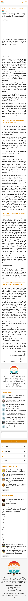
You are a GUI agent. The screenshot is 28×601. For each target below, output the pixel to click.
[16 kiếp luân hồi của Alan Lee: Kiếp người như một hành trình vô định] (3, 415)
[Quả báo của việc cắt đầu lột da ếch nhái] (3, 428)
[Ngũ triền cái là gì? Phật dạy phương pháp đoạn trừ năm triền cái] (3, 410)
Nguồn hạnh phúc (11, 503)
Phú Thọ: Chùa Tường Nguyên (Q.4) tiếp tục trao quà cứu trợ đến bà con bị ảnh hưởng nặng (16, 546)
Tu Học (11, 597)
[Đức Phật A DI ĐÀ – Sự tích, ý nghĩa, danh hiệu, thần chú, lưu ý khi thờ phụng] (3, 486)
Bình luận (13, 362)
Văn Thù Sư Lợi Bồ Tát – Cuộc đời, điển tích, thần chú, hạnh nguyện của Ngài (15, 480)
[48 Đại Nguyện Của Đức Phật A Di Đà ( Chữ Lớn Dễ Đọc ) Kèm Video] (3, 472)
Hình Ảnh (17, 597)
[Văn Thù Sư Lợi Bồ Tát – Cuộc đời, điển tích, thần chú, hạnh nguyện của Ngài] (3, 480)
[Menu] (25, 2)
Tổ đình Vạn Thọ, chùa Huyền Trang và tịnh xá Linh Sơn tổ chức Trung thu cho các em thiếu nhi (16, 509)
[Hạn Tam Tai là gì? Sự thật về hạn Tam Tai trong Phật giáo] (3, 406)
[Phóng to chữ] (7, 19)
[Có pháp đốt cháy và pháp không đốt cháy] (3, 501)
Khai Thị (18, 595)
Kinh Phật (21, 593)
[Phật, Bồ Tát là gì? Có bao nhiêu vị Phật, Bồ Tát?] (3, 476)
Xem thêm (5, 490)
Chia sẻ (23, 362)
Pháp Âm (5, 595)
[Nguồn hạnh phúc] (3, 505)
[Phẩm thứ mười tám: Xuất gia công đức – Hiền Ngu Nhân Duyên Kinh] (3, 419)
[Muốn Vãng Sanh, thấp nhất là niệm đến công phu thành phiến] (3, 398)
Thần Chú (11, 595)
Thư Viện (24, 595)
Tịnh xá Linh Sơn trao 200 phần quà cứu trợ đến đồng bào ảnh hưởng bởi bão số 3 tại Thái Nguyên (16, 552)
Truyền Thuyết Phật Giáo (11, 593)
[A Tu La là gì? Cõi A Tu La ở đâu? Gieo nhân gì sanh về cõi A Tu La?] (3, 423)
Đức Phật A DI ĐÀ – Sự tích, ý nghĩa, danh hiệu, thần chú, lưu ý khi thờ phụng (16, 485)
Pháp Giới (6, 11)
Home (4, 8)
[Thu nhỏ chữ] (3, 19)
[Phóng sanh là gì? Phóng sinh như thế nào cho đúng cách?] (3, 402)
